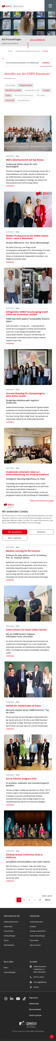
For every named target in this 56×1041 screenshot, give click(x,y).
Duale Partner (9, 931)
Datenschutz (34, 1004)
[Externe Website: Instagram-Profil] (6, 998)
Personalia (41, 95)
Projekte (46, 90)
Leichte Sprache (35, 1015)
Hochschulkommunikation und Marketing (22, 63)
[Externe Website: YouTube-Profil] (18, 998)
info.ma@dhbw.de (39, 982)
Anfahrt (36, 987)
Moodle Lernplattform (38, 931)
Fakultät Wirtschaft (32, 90)
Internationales (23, 100)
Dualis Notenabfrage (37, 936)
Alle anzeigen (11, 85)
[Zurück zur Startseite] (28, 1024)
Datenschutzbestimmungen (42, 500)
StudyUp (33, 927)
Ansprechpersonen (36, 922)
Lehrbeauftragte (10, 936)
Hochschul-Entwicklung (24, 95)
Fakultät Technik (25, 85)
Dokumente (34, 940)
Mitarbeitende (9, 945)
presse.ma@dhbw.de (37, 40)
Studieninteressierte (11, 922)
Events (8, 95)
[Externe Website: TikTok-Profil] (24, 998)
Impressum (33, 998)
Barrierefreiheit (35, 1010)
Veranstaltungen (9, 972)
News (6, 968)
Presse (6, 940)
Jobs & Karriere (35, 945)
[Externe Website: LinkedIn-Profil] (12, 998)
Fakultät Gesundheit (13, 90)
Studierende (8, 927)
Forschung (10, 100)
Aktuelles (46, 63)
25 (40, 900)
